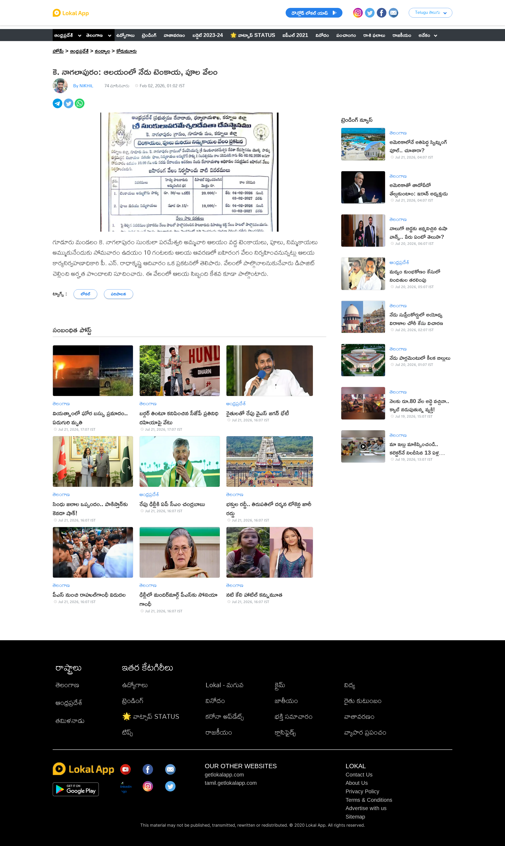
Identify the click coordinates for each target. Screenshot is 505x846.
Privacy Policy (362, 791)
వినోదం (215, 700)
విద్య (349, 685)
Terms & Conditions (369, 800)
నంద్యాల (102, 51)
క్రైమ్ (280, 685)
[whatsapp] (80, 106)
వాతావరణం (359, 716)
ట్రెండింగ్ (133, 700)
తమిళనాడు (70, 720)
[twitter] (69, 106)
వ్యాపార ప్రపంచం (365, 732)
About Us (357, 783)
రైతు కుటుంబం (363, 700)
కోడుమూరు (126, 51)
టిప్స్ (127, 732)
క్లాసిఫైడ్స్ (285, 732)
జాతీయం (286, 700)
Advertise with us (366, 808)
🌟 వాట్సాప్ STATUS (150, 716)
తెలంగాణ (94, 35)
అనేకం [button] (424, 35)
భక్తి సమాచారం (294, 716)
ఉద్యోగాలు (135, 685)
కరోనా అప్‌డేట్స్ (225, 716)
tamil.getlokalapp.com (231, 783)
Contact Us (359, 775)
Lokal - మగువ (225, 685)
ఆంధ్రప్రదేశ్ (63, 35)
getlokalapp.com (224, 775)
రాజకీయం (219, 732)
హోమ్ (58, 51)
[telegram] (58, 106)
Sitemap (355, 817)
